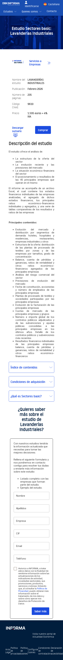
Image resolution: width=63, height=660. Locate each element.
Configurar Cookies (33, 651)
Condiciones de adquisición (28, 382)
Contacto (52, 11)
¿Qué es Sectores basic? (26, 396)
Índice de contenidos (24, 367)
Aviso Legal (8, 651)
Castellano (54, 4)
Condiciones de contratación (44, 650)
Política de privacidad (15, 650)
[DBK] (12, 4)
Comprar (43, 130)
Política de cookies (24, 650)
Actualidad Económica (43, 636)
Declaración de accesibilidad (57, 650)
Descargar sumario (18, 129)
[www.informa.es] (15, 627)
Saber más (40, 611)
